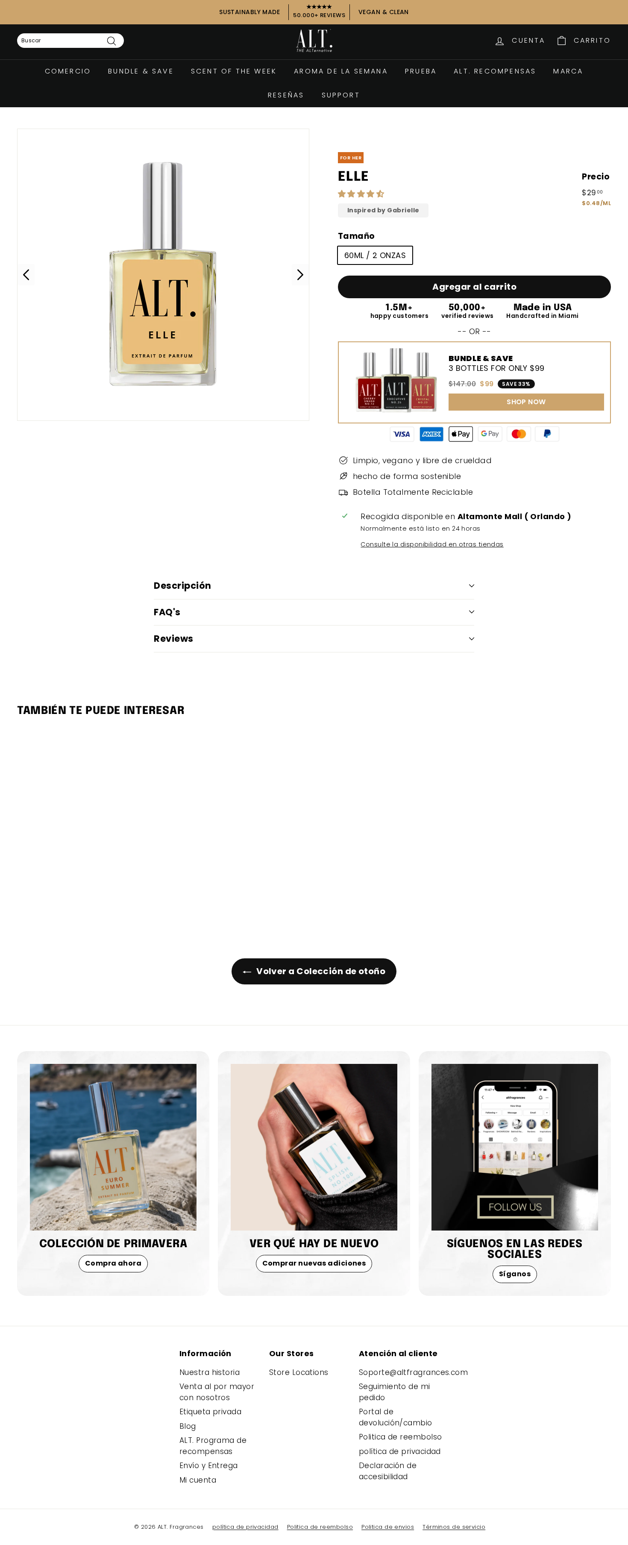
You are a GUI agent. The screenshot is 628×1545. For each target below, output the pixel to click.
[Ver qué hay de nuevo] (314, 1147)
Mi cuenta (197, 1480)
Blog (187, 1426)
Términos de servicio (454, 1527)
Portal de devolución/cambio (395, 1417)
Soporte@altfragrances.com (413, 1372)
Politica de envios (387, 1527)
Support (341, 95)
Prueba (421, 71)
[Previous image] (26, 274)
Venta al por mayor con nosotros (216, 1392)
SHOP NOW (526, 402)
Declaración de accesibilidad (388, 1471)
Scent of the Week (234, 71)
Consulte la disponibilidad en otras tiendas (432, 544)
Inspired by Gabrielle (383, 210)
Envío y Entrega (208, 1465)
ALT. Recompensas (495, 71)
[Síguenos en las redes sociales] (514, 1147)
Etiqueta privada (210, 1412)
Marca (568, 71)
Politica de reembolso (400, 1437)
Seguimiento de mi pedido (394, 1392)
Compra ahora (113, 1263)
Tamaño (356, 236)
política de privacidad (400, 1451)
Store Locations (299, 1372)
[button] (362, 193)
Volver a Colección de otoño (320, 971)
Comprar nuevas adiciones (314, 1263)
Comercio (68, 71)
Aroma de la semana (341, 71)
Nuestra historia (209, 1372)
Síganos (515, 1274)
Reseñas (286, 95)
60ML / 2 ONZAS (375, 255)
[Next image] (300, 274)
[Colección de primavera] (113, 1147)
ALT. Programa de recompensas (213, 1446)
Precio (596, 176)
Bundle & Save (141, 71)
